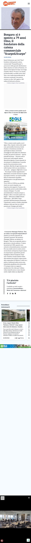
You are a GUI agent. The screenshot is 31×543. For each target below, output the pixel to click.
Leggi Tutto (20, 338)
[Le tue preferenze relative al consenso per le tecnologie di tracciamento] (28, 540)
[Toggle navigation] (29, 3)
